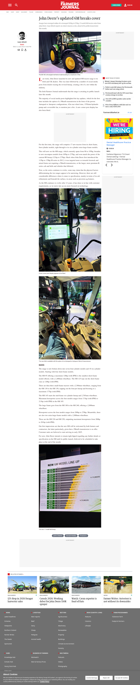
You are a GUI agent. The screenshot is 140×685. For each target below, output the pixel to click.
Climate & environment (66, 644)
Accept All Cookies (122, 678)
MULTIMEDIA (64, 653)
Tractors (83, 535)
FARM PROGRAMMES (121, 612)
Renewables (62, 630)
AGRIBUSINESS (38, 12)
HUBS (8, 653)
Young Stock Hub (10, 666)
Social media (71, 535)
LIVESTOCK (36, 612)
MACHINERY (24, 12)
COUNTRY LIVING (91, 12)
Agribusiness (62, 617)
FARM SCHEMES (48, 12)
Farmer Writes (9, 635)
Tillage (60, 621)
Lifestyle (88, 626)
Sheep (33, 630)
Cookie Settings (91, 678)
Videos (60, 662)
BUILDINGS (64, 12)
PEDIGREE (71, 12)
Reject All (106, 678)
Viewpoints (8, 626)
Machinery (61, 626)
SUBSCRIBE (116, 5)
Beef (32, 621)
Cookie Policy (44, 681)
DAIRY (12, 12)
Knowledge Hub (9, 657)
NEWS (106, 595)
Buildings (61, 639)
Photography (62, 666)
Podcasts (61, 657)
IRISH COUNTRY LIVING (94, 612)
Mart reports (35, 617)
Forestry (61, 648)
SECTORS (63, 612)
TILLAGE (31, 12)
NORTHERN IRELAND (80, 12)
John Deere (57, 535)
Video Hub (7, 671)
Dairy (33, 626)
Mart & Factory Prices (38, 662)
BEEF (7, 12)
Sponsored (8, 644)
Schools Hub (8, 662)
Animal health (36, 639)
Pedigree (34, 635)
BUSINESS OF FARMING (40, 653)
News (22, 44)
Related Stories (17, 574)
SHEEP (17, 12)
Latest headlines (10, 617)
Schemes (7, 621)
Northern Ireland (10, 630)
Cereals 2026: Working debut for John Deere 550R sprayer (53, 601)
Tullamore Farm (117, 617)
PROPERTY (56, 12)
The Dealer (8, 639)
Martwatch (35, 657)
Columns (88, 621)
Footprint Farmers (118, 621)
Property (61, 635)
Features (88, 617)
